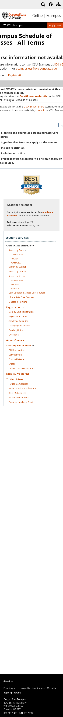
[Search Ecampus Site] (43, 4)
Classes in (18, 301)
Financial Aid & (22, 388)
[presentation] (50, 4)
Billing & (17, 393)
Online (37, 15)
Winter (15, 262)
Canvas (15, 354)
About (15, 340)
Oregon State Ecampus (15, 699)
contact (40, 110)
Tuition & (14, 379)
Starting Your (18, 345)
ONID (16, 350)
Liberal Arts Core (21, 297)
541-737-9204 (26, 713)
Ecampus (53, 15)
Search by (16, 250)
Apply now (55, 25)
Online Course (21, 368)
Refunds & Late (19, 397)
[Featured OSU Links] (50, 4)
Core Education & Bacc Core (27, 292)
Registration (16, 75)
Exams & (17, 373)
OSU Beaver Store (34, 106)
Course (16, 359)
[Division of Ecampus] (58, 4)
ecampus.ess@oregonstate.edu (36, 68)
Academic (18, 321)
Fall (14, 258)
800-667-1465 (10, 713)
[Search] (43, 4)
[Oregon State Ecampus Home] (44, 15)
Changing (19, 325)
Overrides (14, 334)
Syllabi (12, 363)
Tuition (18, 383)
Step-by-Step (21, 311)
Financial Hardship (21, 402)
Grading (17, 330)
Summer (16, 254)
